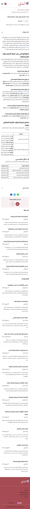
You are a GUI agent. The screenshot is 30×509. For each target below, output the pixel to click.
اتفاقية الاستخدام (24, 495)
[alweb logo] (18, 503)
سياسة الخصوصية (24, 492)
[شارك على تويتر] (14, 195)
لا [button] (12, 204)
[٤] (25, 129)
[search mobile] (5, 4)
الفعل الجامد (26, 92)
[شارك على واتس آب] (18, 195)
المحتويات (25, 32)
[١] (5, 49)
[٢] (5, 67)
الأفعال (26, 21)
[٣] (4, 67)
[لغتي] (23, 4)
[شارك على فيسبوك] (11, 195)
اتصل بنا (26, 497)
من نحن (26, 490)
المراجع (26, 188)
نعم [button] (17, 204)
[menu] (2, 4)
